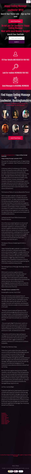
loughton (3, 413)
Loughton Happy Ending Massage (22, 455)
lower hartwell (5, 420)
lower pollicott (5, 422)
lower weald (4, 423)
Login (28, 1)
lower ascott (4, 415)
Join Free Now (16, 21)
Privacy (17, 465)
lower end (3, 419)
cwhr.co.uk (18, 468)
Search (16, 42)
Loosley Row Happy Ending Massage (9, 454)
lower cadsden (5, 417)
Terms (13, 465)
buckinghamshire (10, 155)
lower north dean (5, 421)
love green (4, 414)
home (2, 155)
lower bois (4, 416)
